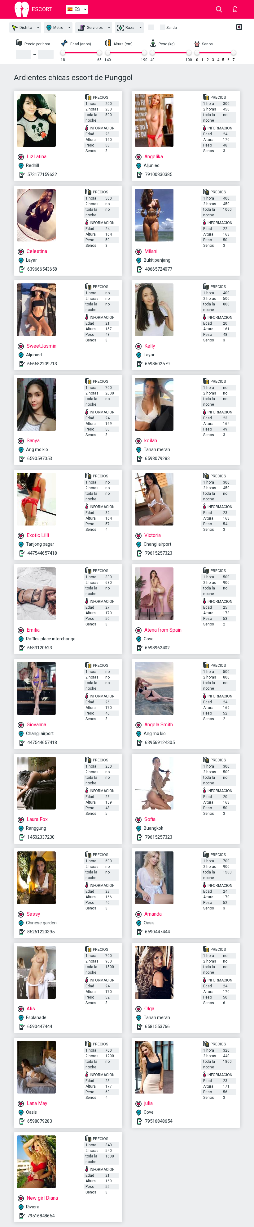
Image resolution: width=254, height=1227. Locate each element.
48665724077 (158, 269)
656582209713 (42, 364)
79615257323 (158, 553)
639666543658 (42, 269)
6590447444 (157, 932)
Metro (57, 27)
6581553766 (157, 1026)
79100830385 (158, 174)
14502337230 (41, 837)
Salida (171, 27)
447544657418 (42, 553)
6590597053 (39, 458)
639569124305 (160, 742)
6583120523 (39, 648)
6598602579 (157, 364)
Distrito (25, 27)
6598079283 (157, 458)
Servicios (94, 27)
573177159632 (42, 174)
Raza (129, 27)
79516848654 (158, 1121)
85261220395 (41, 932)
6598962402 (157, 648)
